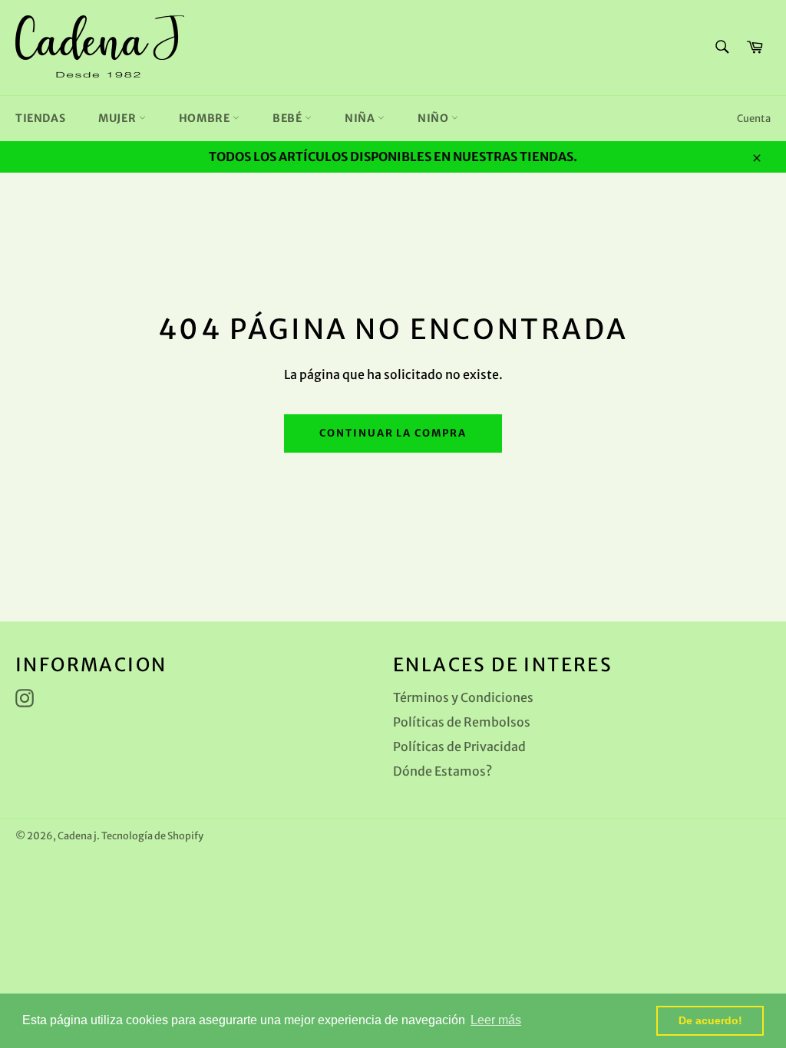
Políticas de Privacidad (459, 746)
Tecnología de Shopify (152, 835)
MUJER (118, 118)
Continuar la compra (393, 433)
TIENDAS (40, 118)
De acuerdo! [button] (710, 1020)
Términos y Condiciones (463, 697)
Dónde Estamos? (442, 771)
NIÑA (361, 118)
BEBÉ (288, 118)
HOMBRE (206, 118)
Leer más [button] (496, 1020)
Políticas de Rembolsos (461, 722)
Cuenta (754, 118)
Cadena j (77, 835)
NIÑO (434, 118)
